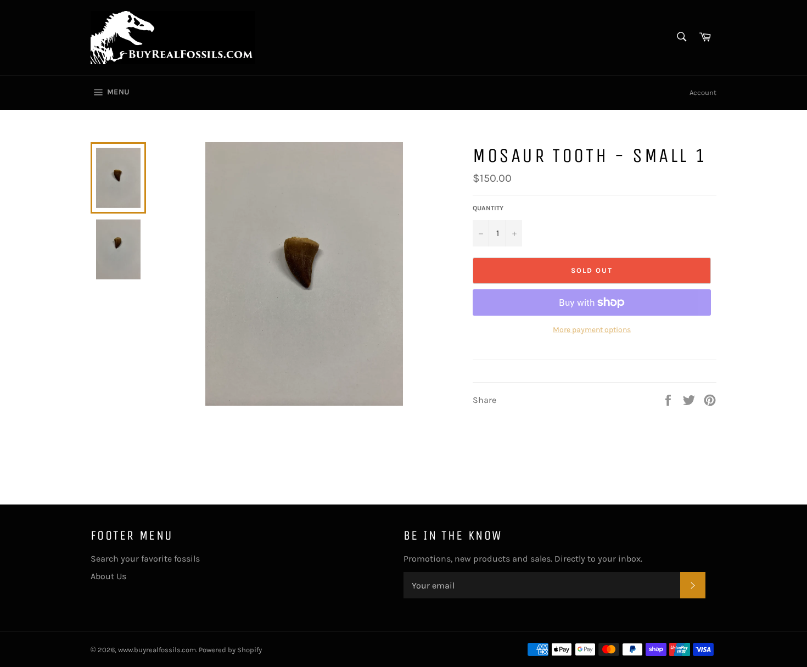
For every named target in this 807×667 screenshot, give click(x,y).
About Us (108, 576)
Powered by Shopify (230, 650)
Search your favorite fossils (145, 558)
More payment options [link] (592, 329)
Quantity (488, 208)
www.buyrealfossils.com (157, 650)
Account (703, 92)
